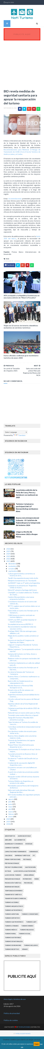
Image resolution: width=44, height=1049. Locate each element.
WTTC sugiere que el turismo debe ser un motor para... (24, 607)
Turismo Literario (12, 926)
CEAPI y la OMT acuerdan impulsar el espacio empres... (22, 621)
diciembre (12, 564)
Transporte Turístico (13, 894)
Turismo (17, 261)
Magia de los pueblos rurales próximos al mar (23, 637)
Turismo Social (24, 933)
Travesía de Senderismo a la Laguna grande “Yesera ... (21, 741)
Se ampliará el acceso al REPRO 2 (20, 624)
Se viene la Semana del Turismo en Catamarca (21, 673)
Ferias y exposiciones (12, 859)
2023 (8, 556)
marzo (10, 812)
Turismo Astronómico (13, 910)
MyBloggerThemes (23, 1033)
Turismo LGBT (31, 922)
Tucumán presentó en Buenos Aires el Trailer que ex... (22, 755)
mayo (10, 807)
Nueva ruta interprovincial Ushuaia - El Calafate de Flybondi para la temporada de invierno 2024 (28, 521)
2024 (8, 554)
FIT (34, 855)
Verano (25, 949)
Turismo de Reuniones (13, 945)
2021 (8, 561)
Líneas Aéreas (29, 875)
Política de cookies (11, 1020)
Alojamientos (19, 840)
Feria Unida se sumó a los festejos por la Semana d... (23, 612)
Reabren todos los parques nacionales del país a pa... (24, 659)
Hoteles (8, 871)
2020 (8, 819)
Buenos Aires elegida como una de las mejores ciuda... (22, 737)
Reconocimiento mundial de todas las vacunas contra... (22, 628)
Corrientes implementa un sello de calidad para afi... (24, 664)
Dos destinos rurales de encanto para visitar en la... (22, 732)
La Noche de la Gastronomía (25, 871)
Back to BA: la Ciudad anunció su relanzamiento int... (20, 682)
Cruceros (8, 855)
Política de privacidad (12, 1013)
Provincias (28, 883)
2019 (8, 821)
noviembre (12, 566)
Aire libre (8, 840)
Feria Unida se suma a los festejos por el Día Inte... (23, 668)
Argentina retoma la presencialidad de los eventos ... (23, 696)
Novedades (8, 261)
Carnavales (33, 851)
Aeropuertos (10, 836)
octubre (11, 569)
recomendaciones (15, 199)
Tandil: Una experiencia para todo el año (23, 578)
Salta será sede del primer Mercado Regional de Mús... (21, 791)
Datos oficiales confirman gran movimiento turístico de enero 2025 (21, 357)
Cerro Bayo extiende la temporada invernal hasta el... (24, 728)
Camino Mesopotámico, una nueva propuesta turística (21, 598)
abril (10, 809)
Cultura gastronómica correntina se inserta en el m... (21, 575)
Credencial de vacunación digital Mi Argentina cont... (21, 764)
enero (10, 816)
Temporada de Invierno (14, 890)
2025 (8, 551)
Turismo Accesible (12, 902)
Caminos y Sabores (12, 847)
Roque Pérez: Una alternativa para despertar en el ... (21, 746)
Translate (21, 435)
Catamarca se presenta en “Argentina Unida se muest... (22, 587)
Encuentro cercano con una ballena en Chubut (22, 768)
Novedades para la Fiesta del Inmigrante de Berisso (23, 787)
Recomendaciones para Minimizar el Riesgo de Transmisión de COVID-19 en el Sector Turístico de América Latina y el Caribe (22, 152)
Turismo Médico (11, 929)
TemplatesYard (24, 1027)
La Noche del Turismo (13, 875)
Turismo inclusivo (31, 945)
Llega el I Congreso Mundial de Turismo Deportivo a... (23, 646)
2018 (8, 824)
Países (36, 879)
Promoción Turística (13, 883)
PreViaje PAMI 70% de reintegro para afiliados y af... (22, 632)
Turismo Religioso (27, 929)
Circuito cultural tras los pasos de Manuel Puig (23, 700)
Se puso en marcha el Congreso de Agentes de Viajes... (21, 641)
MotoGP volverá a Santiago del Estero (22, 590)
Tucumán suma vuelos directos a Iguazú (23, 715)
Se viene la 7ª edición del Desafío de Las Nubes (23, 759)
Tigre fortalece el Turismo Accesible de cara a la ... (23, 723)
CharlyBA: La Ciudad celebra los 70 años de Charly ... (23, 593)
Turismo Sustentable (13, 937)
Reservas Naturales (12, 886)
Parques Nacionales (12, 879)
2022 (8, 559)
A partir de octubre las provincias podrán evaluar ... (23, 773)
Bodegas (29, 844)
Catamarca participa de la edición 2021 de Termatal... (23, 709)
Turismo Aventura (12, 914)
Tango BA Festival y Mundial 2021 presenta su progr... (20, 719)
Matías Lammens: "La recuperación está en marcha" (24, 650)
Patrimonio (27, 879)
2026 (8, 549)
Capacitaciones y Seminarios (15, 851)
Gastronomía (30, 867)
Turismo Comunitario (30, 914)
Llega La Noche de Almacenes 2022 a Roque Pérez (27, 534)
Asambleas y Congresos (14, 844)
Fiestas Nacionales (12, 863)
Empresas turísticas (22, 855)
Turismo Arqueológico (14, 906)
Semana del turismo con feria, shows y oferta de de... (22, 655)
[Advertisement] (22, 64)
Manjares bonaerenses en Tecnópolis (22, 580)
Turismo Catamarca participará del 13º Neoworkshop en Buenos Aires (27, 507)
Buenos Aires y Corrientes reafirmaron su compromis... (23, 677)
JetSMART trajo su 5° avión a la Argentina (24, 583)
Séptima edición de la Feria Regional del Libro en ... (23, 705)
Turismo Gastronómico (14, 922)
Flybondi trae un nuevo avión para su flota (24, 713)
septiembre (13, 571)
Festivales (27, 859)
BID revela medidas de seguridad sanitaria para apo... (24, 796)
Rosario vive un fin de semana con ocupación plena (20, 691)
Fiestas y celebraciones (13, 867)
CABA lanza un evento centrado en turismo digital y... (21, 616)
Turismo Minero (27, 926)
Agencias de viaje (24, 836)
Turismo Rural (10, 933)
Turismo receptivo (12, 949)
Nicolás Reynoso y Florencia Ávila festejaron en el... (20, 686)
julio (10, 802)
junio (10, 804)
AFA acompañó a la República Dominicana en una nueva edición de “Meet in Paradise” (21, 296)
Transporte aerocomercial (15, 898)
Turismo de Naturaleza (14, 941)
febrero (11, 814)
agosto (11, 799)
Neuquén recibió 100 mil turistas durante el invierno (23, 778)
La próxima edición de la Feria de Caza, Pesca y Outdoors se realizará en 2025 (27, 494)
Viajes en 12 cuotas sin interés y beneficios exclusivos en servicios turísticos (21, 326)
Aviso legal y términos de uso (15, 999)
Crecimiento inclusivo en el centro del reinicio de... (22, 602)
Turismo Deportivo (12, 918)
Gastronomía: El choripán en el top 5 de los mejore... (24, 750)
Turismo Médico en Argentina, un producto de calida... (20, 782)
